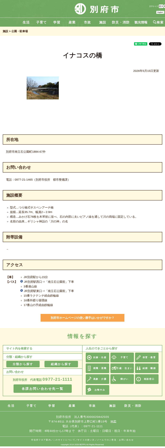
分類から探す (23, 364)
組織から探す (61, 364)
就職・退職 (100, 368)
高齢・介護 (100, 379)
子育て (41, 22)
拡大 (161, 6)
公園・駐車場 (19, 31)
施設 (102, 22)
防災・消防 (121, 22)
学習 (56, 22)
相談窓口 (149, 379)
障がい (125, 379)
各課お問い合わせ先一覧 (43, 388)
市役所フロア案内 (41, 440)
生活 (26, 22)
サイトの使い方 (86, 440)
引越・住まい (124, 368)
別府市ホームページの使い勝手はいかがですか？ (82, 317)
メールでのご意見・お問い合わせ (115, 440)
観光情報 (141, 22)
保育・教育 (149, 357)
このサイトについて (64, 440)
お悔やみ (100, 389)
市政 (87, 22)
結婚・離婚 (149, 368)
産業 (72, 22)
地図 (113, 421)
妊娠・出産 (100, 357)
